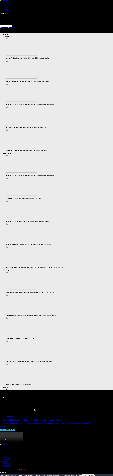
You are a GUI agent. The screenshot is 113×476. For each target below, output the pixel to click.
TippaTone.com (23, 469)
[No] (94, 475)
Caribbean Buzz (7, 5)
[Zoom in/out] (5, 472)
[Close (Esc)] (0, 472)
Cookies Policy (6, 463)
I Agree (84, 475)
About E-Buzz (6, 3)
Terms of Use (6, 467)
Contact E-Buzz (6, 459)
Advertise (5, 9)
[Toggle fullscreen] (3, 472)
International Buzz (8, 6)
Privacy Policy (6, 465)
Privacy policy (90, 475)
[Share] (2, 472)
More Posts (3, 426)
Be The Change (7, 7)
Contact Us (6, 10)
